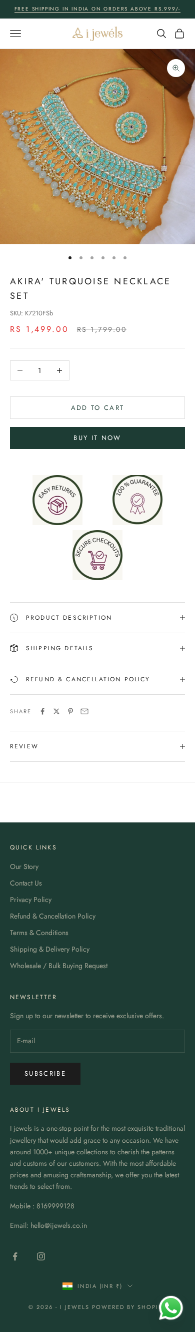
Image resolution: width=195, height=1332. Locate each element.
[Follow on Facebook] (15, 1256)
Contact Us (26, 883)
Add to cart (97, 407)
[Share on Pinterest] (70, 711)
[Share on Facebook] (42, 711)
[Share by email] (84, 711)
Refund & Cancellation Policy (53, 916)
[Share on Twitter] (56, 711)
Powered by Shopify (129, 1307)
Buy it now (97, 437)
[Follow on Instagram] (41, 1256)
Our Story (24, 866)
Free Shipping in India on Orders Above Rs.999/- (97, 9)
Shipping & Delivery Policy (50, 949)
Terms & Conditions (39, 933)
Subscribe (45, 1073)
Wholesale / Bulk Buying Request (59, 966)
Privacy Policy (31, 900)
